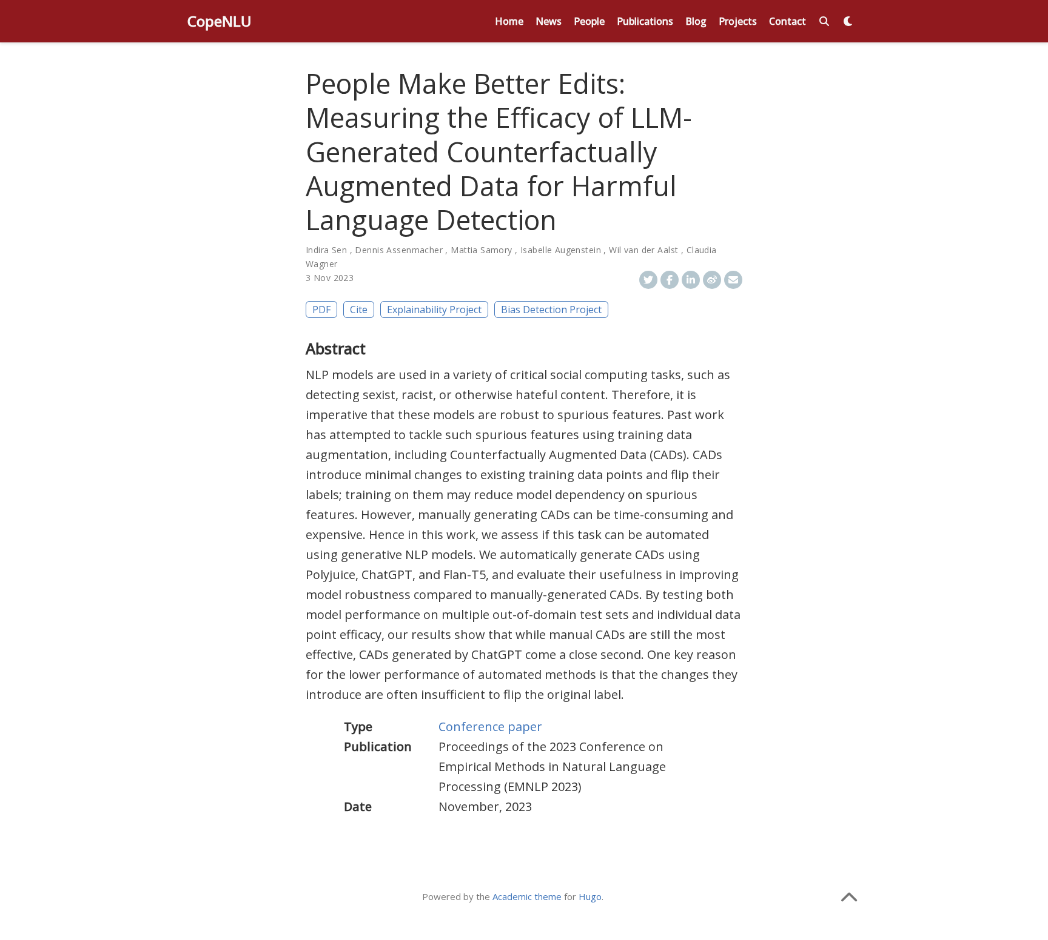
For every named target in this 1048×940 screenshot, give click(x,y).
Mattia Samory (481, 250)
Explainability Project (434, 309)
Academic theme (527, 896)
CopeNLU (219, 21)
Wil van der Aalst (643, 250)
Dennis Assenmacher (399, 250)
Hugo (590, 896)
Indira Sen (326, 250)
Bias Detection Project (551, 309)
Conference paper (490, 726)
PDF (321, 309)
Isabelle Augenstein (560, 250)
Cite (359, 309)
